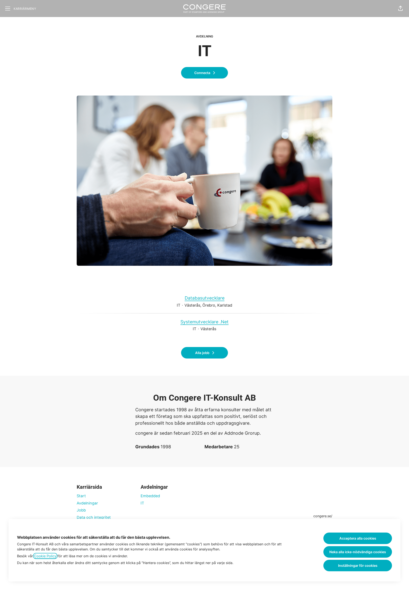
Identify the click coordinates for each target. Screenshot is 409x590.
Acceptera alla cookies (357, 538)
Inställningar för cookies (357, 565)
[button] (400, 8)
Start (81, 496)
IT (142, 503)
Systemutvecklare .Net (204, 321)
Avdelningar (87, 503)
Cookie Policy (45, 556)
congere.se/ (322, 516)
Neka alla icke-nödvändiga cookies (357, 552)
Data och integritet (94, 517)
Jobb (81, 510)
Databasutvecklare (205, 298)
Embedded (150, 496)
